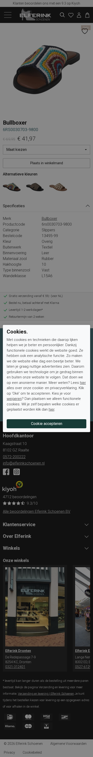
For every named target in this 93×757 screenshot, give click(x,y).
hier (83, 383)
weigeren (14, 399)
